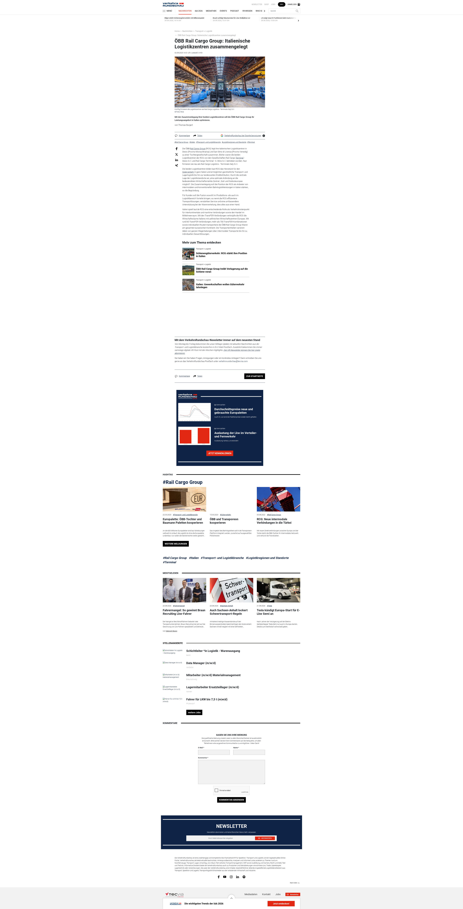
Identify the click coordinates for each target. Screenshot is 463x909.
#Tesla (269, 606)
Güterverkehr (188, 172)
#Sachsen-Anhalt (226, 606)
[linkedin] (237, 877)
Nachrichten (185, 11)
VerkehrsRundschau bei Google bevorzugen (242, 135)
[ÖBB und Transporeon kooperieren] (231, 499)
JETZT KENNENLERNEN (219, 453)
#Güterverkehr (225, 515)
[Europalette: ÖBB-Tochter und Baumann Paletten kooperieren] (184, 499)
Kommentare (184, 135)
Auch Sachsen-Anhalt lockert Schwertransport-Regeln (229, 612)
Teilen (199, 135)
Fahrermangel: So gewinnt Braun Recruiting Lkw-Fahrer (184, 612)
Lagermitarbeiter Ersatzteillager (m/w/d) (212, 687)
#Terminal (169, 562)
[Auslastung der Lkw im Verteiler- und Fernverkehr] (194, 436)
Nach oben (293, 883)
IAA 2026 (199, 11)
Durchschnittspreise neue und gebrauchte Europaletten (233, 411)
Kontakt (266, 894)
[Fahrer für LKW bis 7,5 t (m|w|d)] (173, 700)
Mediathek (211, 11)
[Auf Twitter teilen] (176, 154)
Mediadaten (251, 894)
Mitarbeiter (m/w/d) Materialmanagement (213, 675)
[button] (231, 896)
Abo (281, 4)
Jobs (273, 4)
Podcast (234, 11)
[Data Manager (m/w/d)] (172, 663)
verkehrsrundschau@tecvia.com (233, 361)
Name (235, 748)
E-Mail (200, 748)
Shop (266, 4)
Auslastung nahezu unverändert (226, 441)
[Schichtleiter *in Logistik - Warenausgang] (173, 652)
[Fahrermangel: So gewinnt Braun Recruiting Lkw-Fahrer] (184, 590)
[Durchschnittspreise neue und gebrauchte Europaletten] (194, 412)
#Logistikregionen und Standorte (267, 558)
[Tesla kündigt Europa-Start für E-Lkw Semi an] (278, 590)
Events (223, 11)
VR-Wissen (247, 11)
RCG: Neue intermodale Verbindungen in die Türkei (274, 521)
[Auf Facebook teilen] (176, 149)
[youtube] (224, 877)
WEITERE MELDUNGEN (176, 543)
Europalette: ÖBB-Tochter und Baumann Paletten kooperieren (183, 521)
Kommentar (202, 758)
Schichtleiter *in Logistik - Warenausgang (213, 651)
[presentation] (298, 20)
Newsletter (257, 4)
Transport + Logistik (203, 31)
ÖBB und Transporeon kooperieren (224, 521)
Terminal (239, 158)
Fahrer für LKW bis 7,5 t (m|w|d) (206, 699)
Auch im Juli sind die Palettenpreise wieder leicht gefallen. (235, 417)
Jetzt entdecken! (281, 903)
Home (177, 31)
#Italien (193, 558)
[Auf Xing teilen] (176, 165)
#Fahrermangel (179, 606)
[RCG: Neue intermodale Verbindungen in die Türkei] (278, 499)
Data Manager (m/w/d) (201, 663)
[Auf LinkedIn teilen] (176, 160)
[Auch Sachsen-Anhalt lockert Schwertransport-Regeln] (231, 590)
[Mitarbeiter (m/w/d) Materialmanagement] (173, 676)
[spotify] (244, 877)
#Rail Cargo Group (183, 482)
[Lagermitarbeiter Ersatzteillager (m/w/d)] (173, 688)
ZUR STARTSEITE (254, 376)
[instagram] (231, 877)
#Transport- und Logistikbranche (185, 515)
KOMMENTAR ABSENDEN (231, 800)
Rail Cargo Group (197, 148)
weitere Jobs (194, 712)
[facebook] (219, 877)
